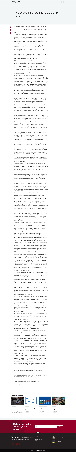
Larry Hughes (41, 411)
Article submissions (38, 439)
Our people (37, 443)
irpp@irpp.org (20, 441)
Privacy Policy (37, 445)
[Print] (10, 32)
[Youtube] (15, 444)
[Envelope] (10, 30)
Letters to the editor (38, 440)
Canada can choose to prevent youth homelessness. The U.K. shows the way (16, 409)
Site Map (49, 445)
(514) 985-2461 (14, 441)
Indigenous (37, 4)
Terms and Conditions (43, 445)
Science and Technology (47, 4)
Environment (20, 4)
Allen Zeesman (28, 411)
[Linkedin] (10, 27)
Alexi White (55, 411)
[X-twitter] (10, 33)
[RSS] (19, 444)
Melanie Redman (20, 412)
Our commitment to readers (40, 438)
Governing (26, 4)
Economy (13, 4)
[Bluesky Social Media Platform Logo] (13, 444)
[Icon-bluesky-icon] (10, 29)
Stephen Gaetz (14, 412)
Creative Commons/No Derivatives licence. (31, 382)
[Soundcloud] (16, 444)
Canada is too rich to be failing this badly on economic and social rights (58, 409)
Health (32, 4)
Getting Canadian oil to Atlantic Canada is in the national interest (44, 409)
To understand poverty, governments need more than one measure (30, 409)
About (36, 436)
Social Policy (57, 4)
